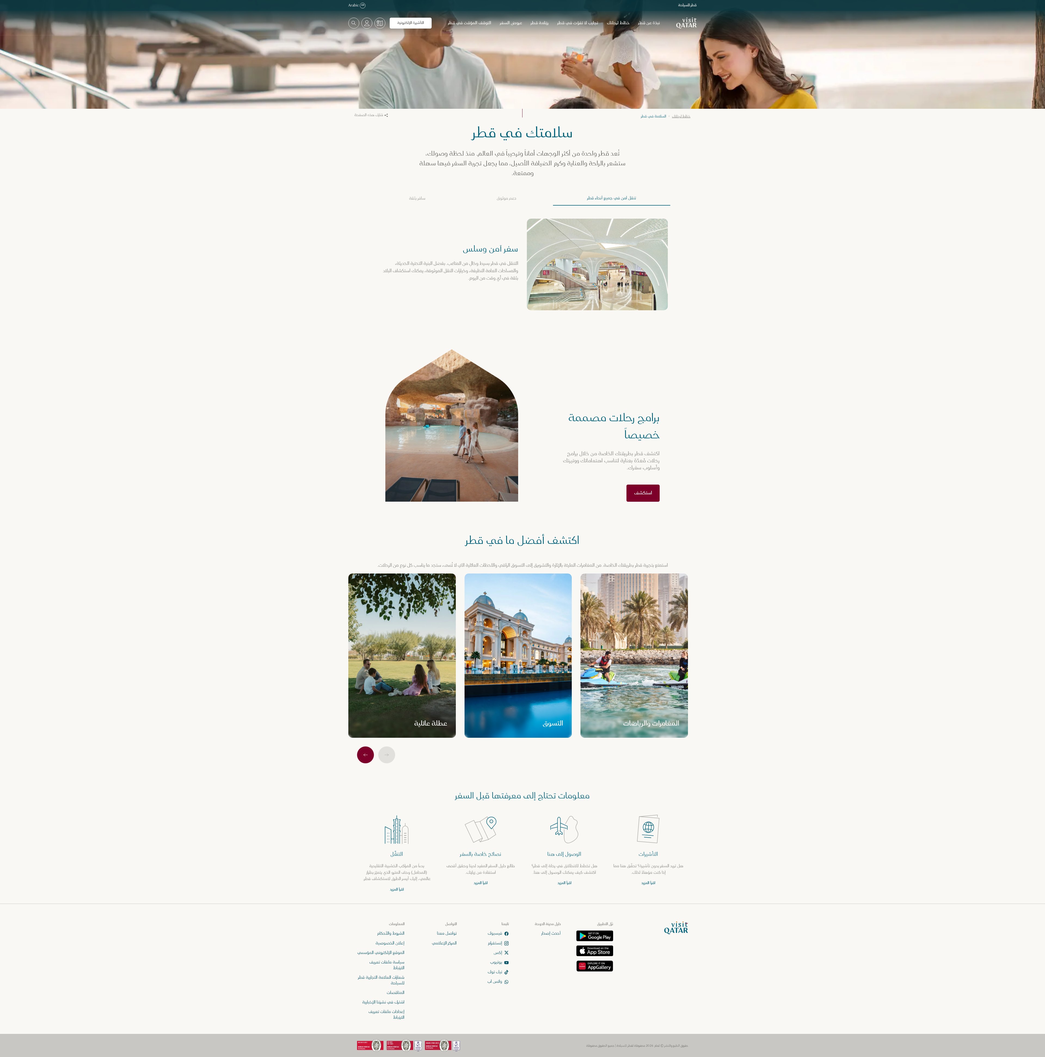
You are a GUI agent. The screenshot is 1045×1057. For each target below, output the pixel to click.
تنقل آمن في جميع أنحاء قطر (611, 198)
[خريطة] (379, 23)
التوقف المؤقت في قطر (469, 23)
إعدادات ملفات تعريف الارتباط (386, 1014)
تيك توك (495, 972)
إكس (498, 953)
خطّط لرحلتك (618, 23)
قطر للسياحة (687, 5)
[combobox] (353, 23)
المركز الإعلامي (444, 943)
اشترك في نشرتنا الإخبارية (383, 1002)
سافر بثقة (417, 198)
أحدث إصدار (551, 933)
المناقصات (395, 992)
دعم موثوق (506, 198)
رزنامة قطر (540, 23)
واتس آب (494, 981)
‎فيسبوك (495, 933)
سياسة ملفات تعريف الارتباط (386, 965)
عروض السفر (511, 23)
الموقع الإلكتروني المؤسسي (380, 953)
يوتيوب (496, 962)
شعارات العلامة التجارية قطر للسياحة (381, 980)
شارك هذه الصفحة (368, 115)
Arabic (356, 5)
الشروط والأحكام (390, 933)
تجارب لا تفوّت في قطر (577, 23)
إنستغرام (495, 943)
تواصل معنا (447, 933)
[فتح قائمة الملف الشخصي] (366, 23)
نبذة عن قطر (649, 23)
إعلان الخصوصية (390, 943)
